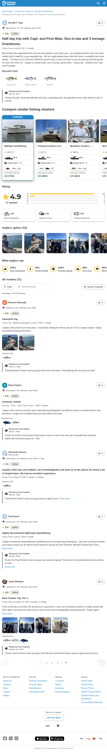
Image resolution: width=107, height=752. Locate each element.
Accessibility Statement (92, 702)
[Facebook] (5, 738)
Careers (7, 684)
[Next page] (102, 662)
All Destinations (62, 692)
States (58, 684)
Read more (64, 498)
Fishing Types (35, 684)
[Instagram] (16, 738)
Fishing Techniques (38, 681)
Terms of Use (87, 684)
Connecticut (20, 11)
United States (7, 11)
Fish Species (35, 688)
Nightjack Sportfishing (44, 11)
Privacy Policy (87, 688)
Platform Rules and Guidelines (90, 697)
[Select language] (58, 726)
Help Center (86, 681)
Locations (59, 688)
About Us (7, 681)
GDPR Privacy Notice (91, 692)
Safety (6, 695)
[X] (11, 738)
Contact (6, 692)
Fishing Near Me (36, 692)
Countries (59, 681)
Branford (29, 11)
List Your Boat (53, 718)
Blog (5, 688)
